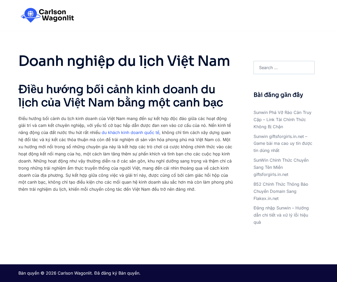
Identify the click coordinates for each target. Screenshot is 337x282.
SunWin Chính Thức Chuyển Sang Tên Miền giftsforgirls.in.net (281, 167)
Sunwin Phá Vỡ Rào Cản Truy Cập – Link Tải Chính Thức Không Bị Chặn (282, 119)
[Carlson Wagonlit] (46, 15)
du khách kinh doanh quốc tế (130, 132)
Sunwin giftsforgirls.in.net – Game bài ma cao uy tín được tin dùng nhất (283, 143)
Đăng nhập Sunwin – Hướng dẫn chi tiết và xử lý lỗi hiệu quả (281, 215)
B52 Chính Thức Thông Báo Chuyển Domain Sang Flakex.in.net (281, 191)
